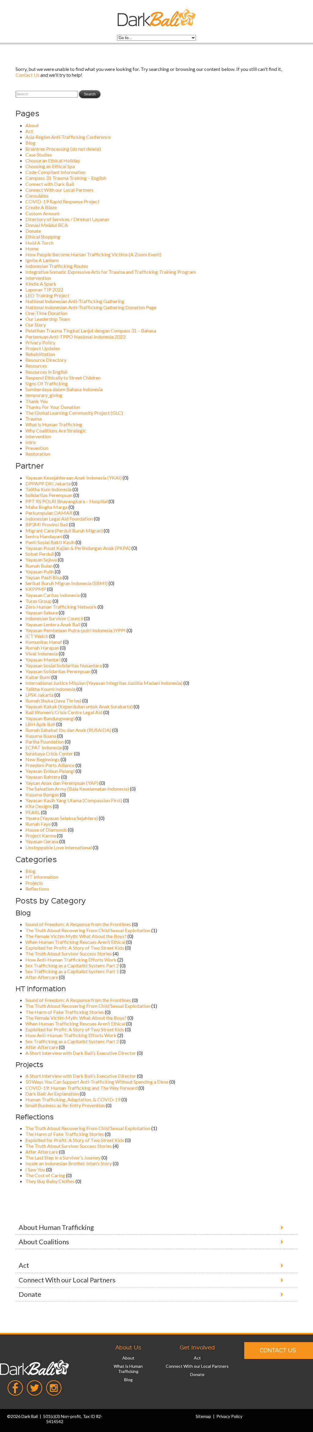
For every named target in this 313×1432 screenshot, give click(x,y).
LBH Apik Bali (40, 724)
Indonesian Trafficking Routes (56, 266)
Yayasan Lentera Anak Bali (52, 624)
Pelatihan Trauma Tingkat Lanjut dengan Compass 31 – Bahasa (90, 330)
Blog (30, 143)
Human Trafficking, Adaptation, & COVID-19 (72, 1099)
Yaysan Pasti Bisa (43, 577)
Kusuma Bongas (42, 794)
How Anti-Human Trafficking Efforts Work (70, 960)
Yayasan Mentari (43, 659)
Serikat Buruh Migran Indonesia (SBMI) (66, 583)
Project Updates (42, 348)
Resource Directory (45, 360)
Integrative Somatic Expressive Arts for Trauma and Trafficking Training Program (110, 272)
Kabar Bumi (37, 677)
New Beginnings (42, 759)
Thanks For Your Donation (52, 407)
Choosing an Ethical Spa (50, 166)
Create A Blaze (41, 207)
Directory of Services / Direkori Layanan (67, 219)
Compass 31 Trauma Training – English (65, 178)
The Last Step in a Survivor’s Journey (63, 1157)
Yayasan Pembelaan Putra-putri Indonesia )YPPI (75, 630)
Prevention (36, 448)
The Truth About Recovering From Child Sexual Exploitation (87, 930)
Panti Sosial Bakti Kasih (50, 542)
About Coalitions (44, 1241)
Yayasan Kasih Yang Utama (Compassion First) (73, 800)
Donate (33, 231)
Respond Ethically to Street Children (63, 377)
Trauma (33, 418)
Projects (34, 883)
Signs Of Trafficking (46, 383)
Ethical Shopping (42, 236)
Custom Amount (42, 213)
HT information (41, 877)
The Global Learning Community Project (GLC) (74, 413)
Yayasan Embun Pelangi (50, 771)
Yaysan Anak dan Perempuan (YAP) (61, 783)
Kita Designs (38, 806)
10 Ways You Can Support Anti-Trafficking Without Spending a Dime (96, 1082)
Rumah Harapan (42, 648)
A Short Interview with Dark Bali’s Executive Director (80, 1053)
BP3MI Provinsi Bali (46, 524)
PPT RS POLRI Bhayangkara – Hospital (66, 501)
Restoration (37, 454)
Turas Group (38, 601)
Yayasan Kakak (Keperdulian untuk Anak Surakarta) (79, 706)
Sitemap (203, 1416)
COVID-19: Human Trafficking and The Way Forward (81, 1088)
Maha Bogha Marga (46, 507)
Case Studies (38, 155)
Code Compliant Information (55, 172)
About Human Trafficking (56, 1227)
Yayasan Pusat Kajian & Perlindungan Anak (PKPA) (78, 548)
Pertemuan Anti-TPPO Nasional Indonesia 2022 (75, 336)
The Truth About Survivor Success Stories (68, 953)
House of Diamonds (46, 830)
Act (29, 131)
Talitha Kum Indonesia (48, 489)
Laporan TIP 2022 (44, 289)
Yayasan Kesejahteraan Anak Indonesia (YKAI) (73, 477)
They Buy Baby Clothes (50, 1181)
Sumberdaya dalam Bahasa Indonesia (64, 389)
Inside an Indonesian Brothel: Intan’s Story (68, 1163)
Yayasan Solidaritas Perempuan (57, 671)
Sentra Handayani (43, 536)
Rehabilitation (40, 354)
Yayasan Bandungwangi (50, 718)
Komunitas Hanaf (43, 642)
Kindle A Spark (40, 284)
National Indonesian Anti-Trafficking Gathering (74, 301)
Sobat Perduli (39, 554)
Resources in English (46, 372)
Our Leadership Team (47, 319)
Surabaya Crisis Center (49, 753)
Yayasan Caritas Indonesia (52, 595)
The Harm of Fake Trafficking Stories (64, 1012)
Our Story (35, 325)
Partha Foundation (44, 741)
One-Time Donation (46, 313)
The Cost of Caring (45, 1175)
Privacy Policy (40, 342)
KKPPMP (35, 589)
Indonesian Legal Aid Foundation (59, 518)
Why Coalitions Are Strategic (55, 430)
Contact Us (27, 75)
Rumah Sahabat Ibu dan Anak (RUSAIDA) (68, 730)
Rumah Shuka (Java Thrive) (53, 700)
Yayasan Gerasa (41, 841)
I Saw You (35, 1169)
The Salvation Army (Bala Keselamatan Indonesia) (77, 789)
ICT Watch (36, 636)
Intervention (38, 278)
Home (32, 248)
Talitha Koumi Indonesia (50, 689)
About (32, 125)
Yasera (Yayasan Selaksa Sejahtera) (61, 818)
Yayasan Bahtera (42, 777)
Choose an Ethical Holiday (52, 160)
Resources (36, 366)
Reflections (37, 889)
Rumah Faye (38, 824)
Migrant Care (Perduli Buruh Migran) (64, 530)
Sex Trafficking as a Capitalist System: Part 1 (72, 971)
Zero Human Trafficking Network (61, 607)
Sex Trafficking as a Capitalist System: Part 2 (72, 965)
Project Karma (40, 835)
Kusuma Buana (40, 736)
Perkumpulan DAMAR (48, 513)
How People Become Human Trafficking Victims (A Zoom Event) (93, 254)
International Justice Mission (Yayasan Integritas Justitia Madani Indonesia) (103, 683)
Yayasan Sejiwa (41, 559)
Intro (30, 442)
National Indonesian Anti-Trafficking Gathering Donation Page (90, 307)
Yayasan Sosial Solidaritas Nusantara (63, 665)
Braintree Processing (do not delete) (63, 149)
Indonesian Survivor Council (54, 618)
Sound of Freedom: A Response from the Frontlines (78, 924)
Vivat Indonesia (41, 653)
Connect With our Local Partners (59, 190)
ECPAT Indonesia (43, 747)
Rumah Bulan (39, 566)
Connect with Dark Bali (49, 184)
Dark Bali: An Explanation (52, 1093)
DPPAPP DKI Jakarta (48, 483)
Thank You (36, 401)
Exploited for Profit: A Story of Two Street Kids (74, 948)
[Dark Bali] (156, 25)
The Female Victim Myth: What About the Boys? (76, 936)
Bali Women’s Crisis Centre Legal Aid (63, 712)
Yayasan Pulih (39, 571)
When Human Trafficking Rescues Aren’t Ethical (75, 942)
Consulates (37, 195)
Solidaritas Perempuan (48, 495)
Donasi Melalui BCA (46, 225)
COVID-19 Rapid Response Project (62, 201)
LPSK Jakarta (39, 695)
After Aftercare (41, 977)
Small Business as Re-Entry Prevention (65, 1105)
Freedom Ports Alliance (50, 765)
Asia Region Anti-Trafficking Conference (68, 137)
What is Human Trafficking (53, 424)
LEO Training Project (47, 295)
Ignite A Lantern (42, 260)
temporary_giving (43, 395)
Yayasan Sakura (41, 612)
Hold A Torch (39, 243)
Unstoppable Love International (58, 847)
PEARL (32, 812)
